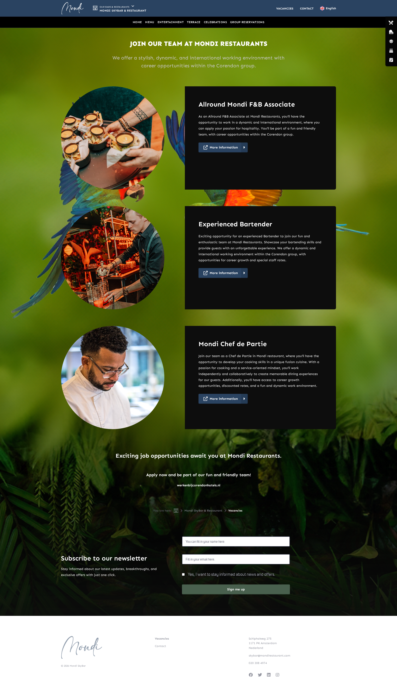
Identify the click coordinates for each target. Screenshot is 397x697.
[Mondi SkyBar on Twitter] (260, 675)
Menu (149, 22)
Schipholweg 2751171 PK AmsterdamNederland (263, 643)
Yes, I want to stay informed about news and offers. (231, 574)
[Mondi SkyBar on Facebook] (251, 675)
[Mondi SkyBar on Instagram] (277, 675)
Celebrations (215, 22)
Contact (306, 8)
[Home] (176, 510)
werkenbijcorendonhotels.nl (198, 485)
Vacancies (284, 8)
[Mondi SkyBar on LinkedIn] (268, 675)
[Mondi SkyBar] (72, 8)
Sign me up (236, 589)
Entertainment (171, 22)
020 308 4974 (258, 663)
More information (224, 147)
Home (137, 22)
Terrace (193, 22)
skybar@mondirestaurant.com (269, 655)
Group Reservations (247, 22)
